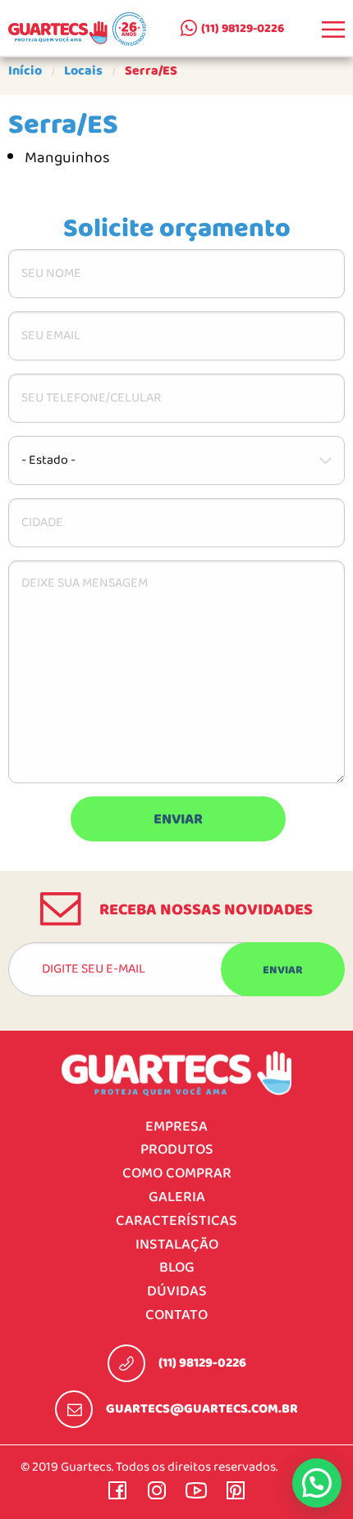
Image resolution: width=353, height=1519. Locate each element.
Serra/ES (151, 71)
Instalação (176, 1245)
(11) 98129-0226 (242, 29)
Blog (177, 1268)
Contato (176, 1315)
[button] (317, 1483)
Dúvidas (177, 1292)
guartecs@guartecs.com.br (202, 1409)
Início (25, 71)
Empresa (176, 1127)
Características (176, 1221)
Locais (83, 71)
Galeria (177, 1197)
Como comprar (177, 1174)
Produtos (176, 1150)
